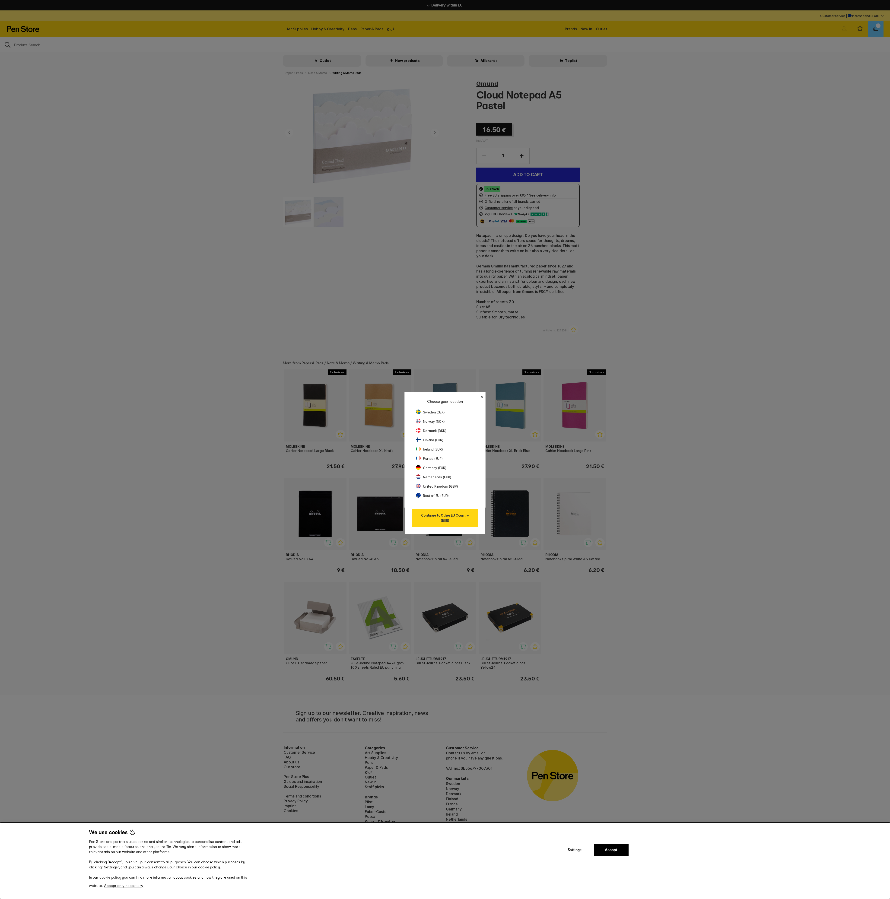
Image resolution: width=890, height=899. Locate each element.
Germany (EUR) (434, 468)
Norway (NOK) (434, 421)
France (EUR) (433, 459)
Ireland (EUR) (433, 449)
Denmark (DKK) (434, 431)
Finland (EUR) (433, 440)
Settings (575, 850)
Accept (611, 850)
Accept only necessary (123, 885)
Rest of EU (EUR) (436, 496)
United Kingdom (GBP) (440, 486)
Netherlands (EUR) (437, 477)
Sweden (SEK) (434, 412)
